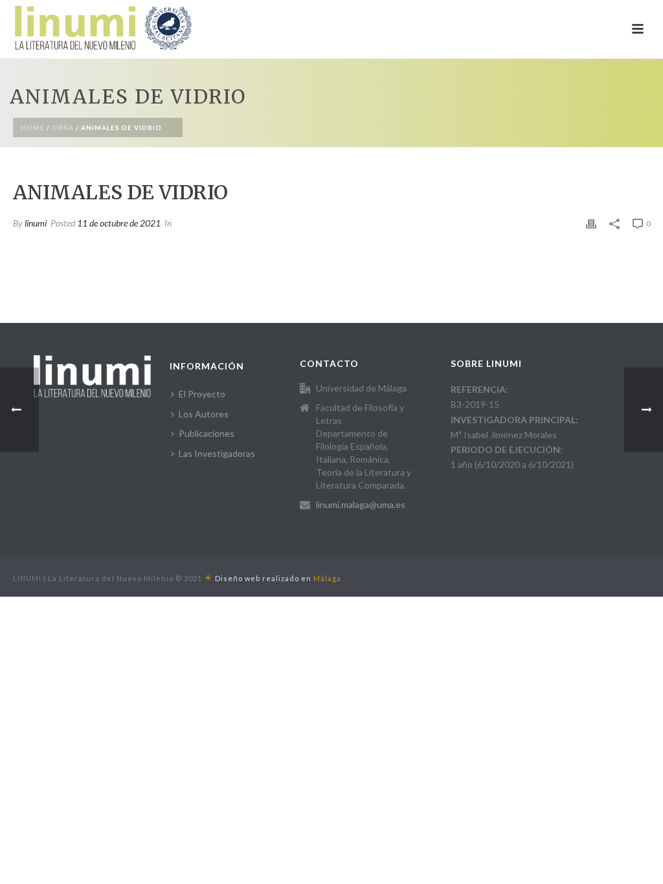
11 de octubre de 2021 (119, 222)
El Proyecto (202, 393)
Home (33, 127)
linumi (36, 222)
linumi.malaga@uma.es (360, 504)
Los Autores (204, 413)
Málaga (327, 578)
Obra (63, 127)
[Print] (591, 223)
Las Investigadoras (217, 453)
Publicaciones (206, 433)
